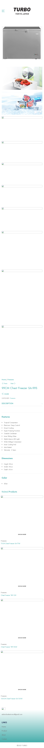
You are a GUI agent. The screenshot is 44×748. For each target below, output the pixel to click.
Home (4, 379)
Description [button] (7, 403)
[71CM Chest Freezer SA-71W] (22, 517)
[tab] (22, 403)
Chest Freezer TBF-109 (8, 595)
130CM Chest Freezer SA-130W (11, 699)
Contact (4, 739)
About (4, 735)
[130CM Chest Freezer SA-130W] (22, 672)
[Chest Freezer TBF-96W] (22, 620)
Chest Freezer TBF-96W (9, 647)
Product (4, 731)
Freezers (11, 379)
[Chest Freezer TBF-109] (22, 568)
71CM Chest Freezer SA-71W (10, 543)
